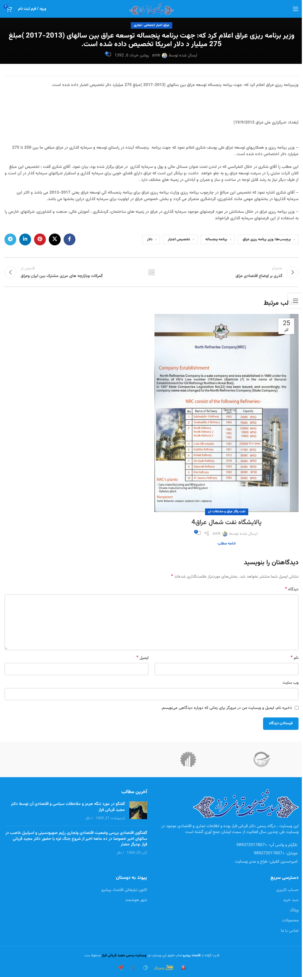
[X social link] (55, 239)
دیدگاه (292, 589)
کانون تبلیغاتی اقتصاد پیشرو (124, 890)
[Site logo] (151, 9)
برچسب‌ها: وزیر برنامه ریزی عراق (267, 239)
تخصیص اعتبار (179, 239)
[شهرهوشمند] (262, 759)
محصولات (290, 920)
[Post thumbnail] (138, 811)
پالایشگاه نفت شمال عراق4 (226, 522)
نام (295, 658)
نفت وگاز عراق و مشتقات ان (226, 511)
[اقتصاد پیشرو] (188, 759)
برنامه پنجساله (216, 239)
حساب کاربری (287, 890)
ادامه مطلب (226, 544)
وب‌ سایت (291, 683)
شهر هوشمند (136, 900)
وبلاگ (294, 910)
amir (156, 55)
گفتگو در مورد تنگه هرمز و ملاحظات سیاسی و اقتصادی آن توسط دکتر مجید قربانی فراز (68, 807)
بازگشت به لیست (151, 272)
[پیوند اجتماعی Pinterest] (40, 239)
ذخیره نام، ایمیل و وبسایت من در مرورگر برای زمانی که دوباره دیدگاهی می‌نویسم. (226, 708)
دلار (149, 239)
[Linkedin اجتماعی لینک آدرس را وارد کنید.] (25, 239)
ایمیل (142, 658)
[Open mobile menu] (296, 9)
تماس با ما (290, 931)
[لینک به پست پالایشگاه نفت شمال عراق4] (226, 413)
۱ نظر (89, 818)
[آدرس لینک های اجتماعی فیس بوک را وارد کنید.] (69, 239)
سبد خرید (291, 900)
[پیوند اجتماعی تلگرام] (10, 239)
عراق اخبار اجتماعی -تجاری (151, 25)
